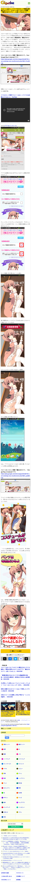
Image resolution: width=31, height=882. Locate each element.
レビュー (28, 7)
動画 (19, 720)
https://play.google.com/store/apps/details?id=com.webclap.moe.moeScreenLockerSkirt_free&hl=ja (15, 61)
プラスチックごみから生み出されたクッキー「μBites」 (16, 851)
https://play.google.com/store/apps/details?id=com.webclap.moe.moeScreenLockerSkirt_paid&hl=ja (15, 475)
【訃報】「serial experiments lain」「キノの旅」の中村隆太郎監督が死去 (23, 713)
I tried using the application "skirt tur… (15, 725)
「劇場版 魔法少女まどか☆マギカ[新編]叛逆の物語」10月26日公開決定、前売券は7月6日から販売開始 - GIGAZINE (15, 677)
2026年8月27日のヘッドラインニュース (12, 860)
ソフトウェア (24, 720)
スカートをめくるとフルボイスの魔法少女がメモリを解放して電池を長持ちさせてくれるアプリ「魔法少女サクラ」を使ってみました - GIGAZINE (15, 669)
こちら (21, 833)
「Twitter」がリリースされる (10, 835)
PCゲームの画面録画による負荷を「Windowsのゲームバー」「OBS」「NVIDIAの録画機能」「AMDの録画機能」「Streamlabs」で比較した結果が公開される (16, 843)
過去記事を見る (15, 826)
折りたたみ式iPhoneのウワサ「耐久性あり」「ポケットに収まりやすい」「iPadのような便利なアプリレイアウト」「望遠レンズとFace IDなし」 (16, 867)
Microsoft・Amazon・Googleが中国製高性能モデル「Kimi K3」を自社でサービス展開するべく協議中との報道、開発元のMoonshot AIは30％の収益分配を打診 (16, 848)
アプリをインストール (11, 125)
